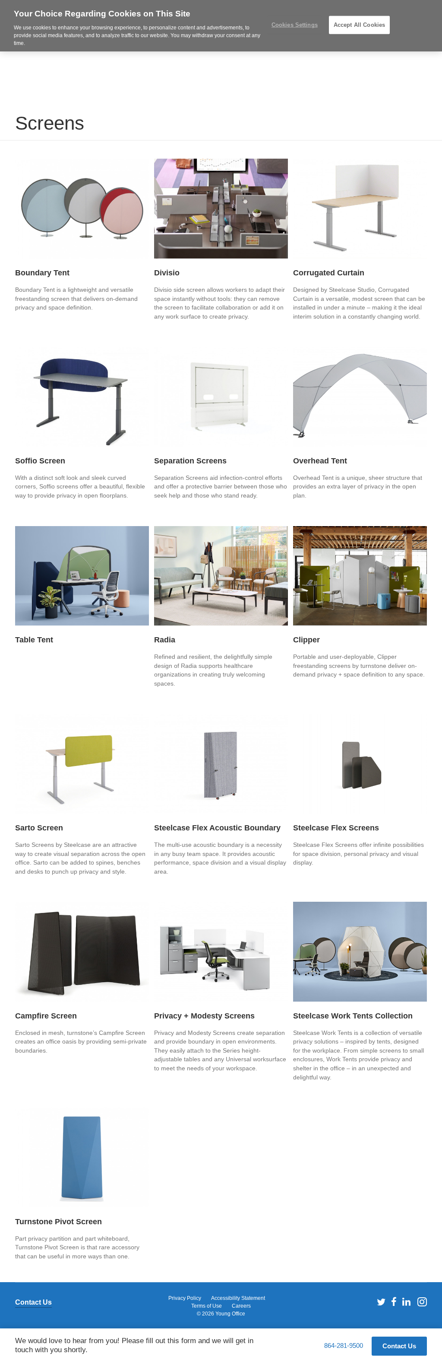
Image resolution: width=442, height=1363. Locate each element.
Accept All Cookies (359, 25)
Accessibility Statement (238, 1298)
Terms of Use (206, 1306)
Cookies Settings (295, 25)
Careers (241, 1306)
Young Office (230, 1314)
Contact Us (33, 1302)
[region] (221, 25)
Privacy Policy (184, 1298)
